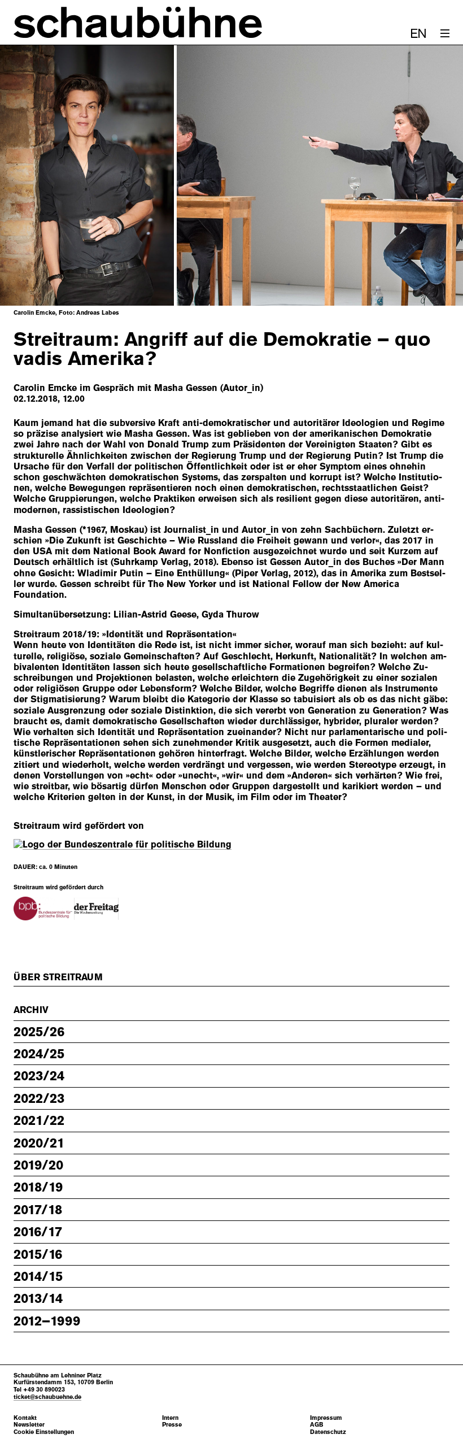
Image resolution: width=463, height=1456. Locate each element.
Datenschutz (328, 1432)
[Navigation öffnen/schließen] (444, 33)
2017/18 (38, 1210)
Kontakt (25, 1418)
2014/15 (38, 1276)
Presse (172, 1424)
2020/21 (39, 1143)
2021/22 (39, 1120)
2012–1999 (47, 1321)
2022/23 (39, 1098)
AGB (317, 1424)
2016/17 (38, 1232)
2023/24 (39, 1076)
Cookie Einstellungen (44, 1432)
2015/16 (38, 1254)
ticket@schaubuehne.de (47, 1397)
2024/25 (39, 1054)
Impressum (326, 1418)
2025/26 (39, 1032)
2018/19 (38, 1187)
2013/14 (38, 1298)
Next (427, 176)
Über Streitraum (58, 977)
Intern (170, 1418)
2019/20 (38, 1165)
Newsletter (29, 1424)
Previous (36, 176)
